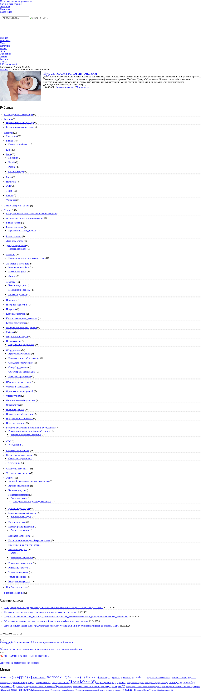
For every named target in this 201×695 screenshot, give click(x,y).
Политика (5, 46)
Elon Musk (39, 677)
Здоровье (10, 282)
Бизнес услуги (13, 222)
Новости (8, 133)
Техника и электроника (18, 473)
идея (107, 686)
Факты (3, 56)
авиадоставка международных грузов (141, 683)
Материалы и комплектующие (21, 327)
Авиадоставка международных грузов (32, 501)
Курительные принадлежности (21, 318)
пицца (16, 690)
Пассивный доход (17, 271)
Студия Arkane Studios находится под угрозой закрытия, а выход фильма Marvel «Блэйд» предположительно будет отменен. (66, 616)
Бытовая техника (14, 227)
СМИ (9, 186)
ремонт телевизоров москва (88, 690)
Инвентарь (11, 300)
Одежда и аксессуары (17, 386)
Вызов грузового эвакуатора (18, 114)
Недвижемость (13, 341)
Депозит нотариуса (22, 682)
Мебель (10, 332)
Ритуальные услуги (18, 567)
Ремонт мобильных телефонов (26, 434)
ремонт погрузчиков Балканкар (65, 690)
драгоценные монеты (37, 687)
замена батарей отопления (88, 686)
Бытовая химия (13, 236)
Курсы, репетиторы (16, 323)
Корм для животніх (15, 314)
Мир (2, 43)
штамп (155, 690)
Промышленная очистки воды (23, 545)
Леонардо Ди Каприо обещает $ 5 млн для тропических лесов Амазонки (36, 642)
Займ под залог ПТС (60, 683)
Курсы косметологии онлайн (70, 73)
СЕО (8, 441)
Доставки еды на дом (19, 508)
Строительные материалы (19, 455)
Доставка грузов (19, 498)
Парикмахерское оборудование (24, 358)
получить (27, 690)
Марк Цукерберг (106, 682)
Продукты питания (15, 423)
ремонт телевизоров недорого (112, 690)
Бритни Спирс (181, 677)
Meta (92, 677)
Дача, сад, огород (14, 241)
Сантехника (14, 463)
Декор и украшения (16, 245)
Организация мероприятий (19, 391)
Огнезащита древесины (20, 458)
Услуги (9, 478)
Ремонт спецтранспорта (20, 563)
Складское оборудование (20, 362)
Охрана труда (13, 405)
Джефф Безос (43, 682)
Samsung (105, 677)
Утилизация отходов (21, 516)
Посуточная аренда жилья (21, 344)
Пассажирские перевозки (21, 526)
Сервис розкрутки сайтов (17, 205)
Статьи (3, 61)
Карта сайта (6, 12)
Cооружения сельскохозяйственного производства (31, 213)
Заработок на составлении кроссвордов (20, 662)
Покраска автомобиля (19, 536)
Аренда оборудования (19, 353)
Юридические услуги (19, 581)
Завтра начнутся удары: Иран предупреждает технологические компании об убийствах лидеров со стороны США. (61, 625)
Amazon (8, 677)
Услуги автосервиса (18, 572)
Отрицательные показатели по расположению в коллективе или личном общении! (41, 649)
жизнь (52, 686)
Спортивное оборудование (21, 372)
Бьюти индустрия (17, 285)
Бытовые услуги (16, 490)
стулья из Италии (144, 690)
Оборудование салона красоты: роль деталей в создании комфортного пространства (46, 621)
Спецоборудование (18, 367)
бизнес (174, 682)
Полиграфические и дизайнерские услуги (29, 540)
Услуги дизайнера (17, 577)
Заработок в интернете (17, 263)
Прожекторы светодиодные (22, 230)
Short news (5, 40)
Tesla (140, 677)
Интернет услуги (17, 522)
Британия (13, 157)
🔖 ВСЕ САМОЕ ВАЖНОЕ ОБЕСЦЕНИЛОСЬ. (24, 656)
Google (76, 677)
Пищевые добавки (17, 294)
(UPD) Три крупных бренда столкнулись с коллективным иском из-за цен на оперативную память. (53, 607)
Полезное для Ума (15, 409)
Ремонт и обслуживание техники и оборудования (31, 427)
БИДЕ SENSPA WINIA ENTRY (159, 678)
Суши (121, 682)
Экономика (5, 53)
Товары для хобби (17, 249)
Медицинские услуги (17, 336)
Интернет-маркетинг (16, 304)
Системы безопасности (17, 450)
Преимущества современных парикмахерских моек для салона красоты (40, 612)
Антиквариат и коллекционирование (25, 218)
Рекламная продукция (22, 557)
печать (6, 690)
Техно (3, 51)
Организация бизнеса (19, 144)
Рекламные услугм (17, 549)
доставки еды (22, 687)
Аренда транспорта (20, 530)
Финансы (11, 200)
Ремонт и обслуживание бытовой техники (29, 431)
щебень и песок (166, 690)
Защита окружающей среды (22, 513)
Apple (24, 677)
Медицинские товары (19, 290)
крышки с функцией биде (155, 687)
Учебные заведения (14, 593)
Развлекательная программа (20, 127)
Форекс (12, 276)
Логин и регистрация (10, 4)
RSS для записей (8, 64)
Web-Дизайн (14, 444)
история (118, 686)
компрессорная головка (135, 687)
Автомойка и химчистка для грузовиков (28, 481)
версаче (187, 682)
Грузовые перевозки (18, 495)
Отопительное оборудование (20, 400)
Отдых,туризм (13, 396)
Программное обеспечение (19, 414)
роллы (130, 689)
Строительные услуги (17, 468)
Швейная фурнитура (16, 587)
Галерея (4, 59)
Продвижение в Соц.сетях (19, 418)
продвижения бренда (43, 690)
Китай (11, 162)
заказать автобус (65, 687)
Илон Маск (82, 681)
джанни (7, 686)
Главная (4, 38)
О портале (5, 6)
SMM (13, 553)
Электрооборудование (19, 376)
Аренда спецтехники (19, 485)
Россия (11, 167)
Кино (9, 150)
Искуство (11, 309)
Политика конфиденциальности (16, 1)
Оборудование (13, 350)
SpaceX (117, 677)
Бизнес (3, 48)
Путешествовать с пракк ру (20, 122)
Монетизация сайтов (18, 267)
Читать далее (82, 87)
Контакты (5, 9)
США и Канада (16, 171)
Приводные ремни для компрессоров (27, 258)
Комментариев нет (65, 87)
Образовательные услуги (18, 382)
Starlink (128, 677)
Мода (9, 177)
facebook (57, 677)
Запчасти (10, 254)
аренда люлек (162, 683)
